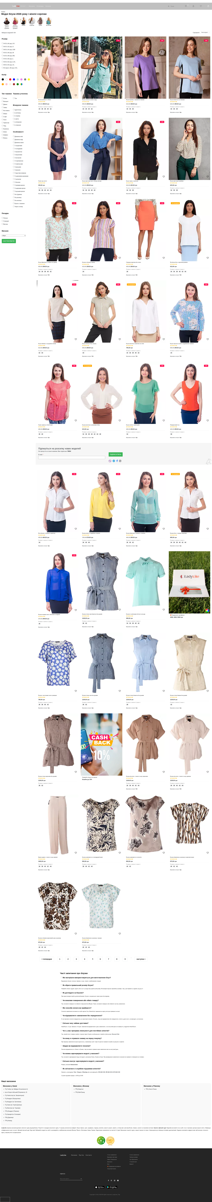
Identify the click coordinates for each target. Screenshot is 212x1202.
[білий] (7, 79)
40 (48, 109)
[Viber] (110, 461)
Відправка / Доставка (112, 1157)
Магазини (32, 6)
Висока (5, 224)
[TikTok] (114, 1180)
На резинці (17, 197)
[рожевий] (7, 84)
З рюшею (17, 170)
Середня (6, 221)
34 (39, 109)
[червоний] (11, 79)
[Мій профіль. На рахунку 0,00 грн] (193, 6)
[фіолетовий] (22, 79)
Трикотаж (6, 122)
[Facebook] (117, 461)
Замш (5, 107)
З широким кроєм (19, 188)
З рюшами (17, 167)
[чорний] (3, 79)
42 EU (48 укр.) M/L (9, 55)
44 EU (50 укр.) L (8, 58)
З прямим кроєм (19, 185)
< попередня (47, 959)
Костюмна (6, 110)
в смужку (17, 116)
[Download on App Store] (99, 1187)
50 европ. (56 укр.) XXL (10, 68)
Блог (108, 1164)
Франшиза (109, 1161)
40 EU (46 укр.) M (8, 52)
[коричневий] (14, 84)
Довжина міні (18, 136)
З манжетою (18, 151)
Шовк (5, 132)
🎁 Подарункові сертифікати (114, 1166)
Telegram (79, 1072)
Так (15, 98)
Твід (4, 126)
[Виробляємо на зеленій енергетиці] (101, 1140)
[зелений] (18, 84)
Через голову (18, 206)
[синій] (14, 79)
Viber (75, 1072)
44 (50, 190)
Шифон (5, 135)
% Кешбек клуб (133, 1161)
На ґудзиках (18, 194)
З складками (18, 148)
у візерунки (18, 122)
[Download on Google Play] (112, 1187)
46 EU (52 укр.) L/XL (9, 62)
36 (42, 109)
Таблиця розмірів (134, 1157)
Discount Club (115, 1034)
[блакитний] (18, 79)
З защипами (18, 145)
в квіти (16, 119)
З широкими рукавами (21, 176)
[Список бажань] (201, 6)
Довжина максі (19, 142)
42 (50, 109)
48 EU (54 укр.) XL (8, 65)
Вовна (5, 138)
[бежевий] (11, 84)
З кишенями (18, 154)
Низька (5, 218)
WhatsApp (85, 1072)
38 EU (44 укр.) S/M (9, 49)
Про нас (81, 1155)
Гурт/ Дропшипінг (134, 1159)
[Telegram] (114, 461)
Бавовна (6, 129)
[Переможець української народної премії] (110, 1141)
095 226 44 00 (109, 1072)
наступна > (141, 959)
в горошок (17, 125)
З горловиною (18, 161)
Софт (5, 116)
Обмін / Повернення (112, 1159)
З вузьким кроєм (19, 191)
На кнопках (18, 200)
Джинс (5, 104)
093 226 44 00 (101, 1072)
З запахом (17, 179)
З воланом (17, 158)
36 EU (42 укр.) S (8, 46)
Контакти (48, 6)
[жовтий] (29, 79)
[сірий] (25, 79)
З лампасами (18, 164)
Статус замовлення (112, 1154)
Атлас (5, 98)
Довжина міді (18, 139)
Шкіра (5, 113)
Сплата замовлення (134, 1154)
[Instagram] (120, 461)
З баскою (17, 182)
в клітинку (17, 113)
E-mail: (40, 454)
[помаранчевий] (3, 84)
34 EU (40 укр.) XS (9, 43)
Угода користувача (111, 1168)
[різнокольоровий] (22, 84)
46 (100, 434)
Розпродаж (40, 6)
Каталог (23, 6)
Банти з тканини (19, 203)
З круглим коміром (20, 173)
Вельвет (5, 101)
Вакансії (131, 1164)
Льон (4, 119)
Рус (121, 1194)
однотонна (17, 110)
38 (45, 109)
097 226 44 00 (116, 1072)
